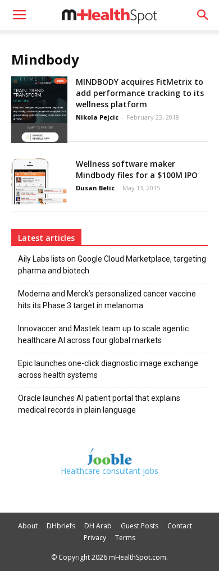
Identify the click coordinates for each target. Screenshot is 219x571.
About (28, 526)
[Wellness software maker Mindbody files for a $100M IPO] (39, 181)
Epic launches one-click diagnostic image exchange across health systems (108, 369)
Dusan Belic (95, 188)
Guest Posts (139, 526)
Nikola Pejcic (97, 117)
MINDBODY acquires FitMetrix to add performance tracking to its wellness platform (140, 92)
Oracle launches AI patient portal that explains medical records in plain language (99, 404)
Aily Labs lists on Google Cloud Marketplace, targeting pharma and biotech (112, 264)
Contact (179, 526)
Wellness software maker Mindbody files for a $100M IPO (137, 169)
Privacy (95, 537)
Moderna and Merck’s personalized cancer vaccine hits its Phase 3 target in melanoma (107, 299)
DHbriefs (61, 526)
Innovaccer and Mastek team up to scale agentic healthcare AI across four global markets (103, 334)
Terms (125, 537)
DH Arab (98, 526)
